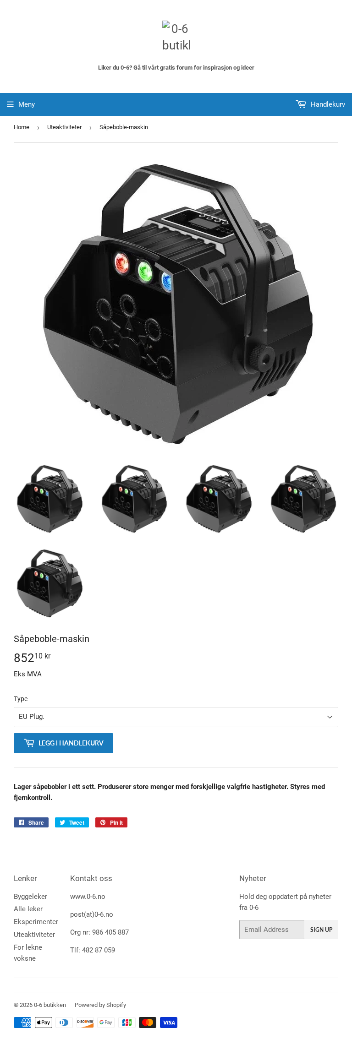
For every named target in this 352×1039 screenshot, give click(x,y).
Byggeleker (30, 896)
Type (21, 698)
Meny (26, 104)
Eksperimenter (36, 922)
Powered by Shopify (100, 1004)
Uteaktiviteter (64, 127)
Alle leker (28, 909)
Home (21, 127)
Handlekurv (327, 104)
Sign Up (321, 929)
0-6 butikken (50, 1004)
